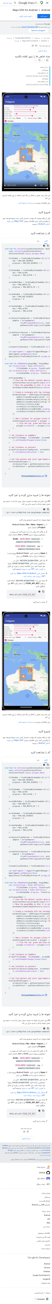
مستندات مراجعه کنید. (26, 203)
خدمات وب (46, 1227)
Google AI (46, 1279)
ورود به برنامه (7, 3)
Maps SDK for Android (25, 10)
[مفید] (36, 45)
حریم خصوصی (39, 1293)
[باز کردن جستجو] (15, 2)
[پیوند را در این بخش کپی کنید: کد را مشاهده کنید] (27, 233)
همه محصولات (45, 1283)
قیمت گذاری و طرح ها (43, 1237)
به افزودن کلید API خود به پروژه (33, 569)
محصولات (37, 38)
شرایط (48, 1293)
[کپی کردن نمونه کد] (48, 246)
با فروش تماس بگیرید (25, 16)
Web (48, 1223)
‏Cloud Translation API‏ (30, 27)
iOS (48, 1219)
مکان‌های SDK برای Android (41, 1205)
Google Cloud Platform (41, 1275)
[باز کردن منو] (47, 3)
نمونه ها (17, 41)
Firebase (47, 1271)
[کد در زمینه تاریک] (44, 246)
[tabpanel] (26, 365)
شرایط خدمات (45, 1248)
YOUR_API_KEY (29, 594)
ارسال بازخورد (42, 51)
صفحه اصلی (46, 38)
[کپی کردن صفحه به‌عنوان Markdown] (39, 60)
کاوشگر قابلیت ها (44, 1201)
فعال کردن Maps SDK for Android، (30, 573)
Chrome (47, 1268)
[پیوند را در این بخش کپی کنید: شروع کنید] (35, 212)
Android (45, 10)
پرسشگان (47, 1197)
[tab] (46, 241)
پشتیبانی (47, 1245)
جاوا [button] (38, 241)
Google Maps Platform (23, 38)
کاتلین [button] (46, 241)
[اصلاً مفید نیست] (32, 45)
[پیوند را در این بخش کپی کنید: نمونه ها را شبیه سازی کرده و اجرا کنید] (6, 495)
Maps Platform (33, 3)
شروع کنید (43, 16)
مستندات (9, 38)
